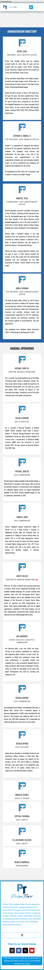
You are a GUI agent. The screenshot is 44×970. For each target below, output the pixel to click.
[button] (31, 7)
